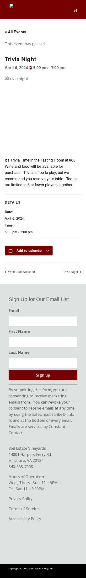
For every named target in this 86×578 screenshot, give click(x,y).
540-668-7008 (21, 466)
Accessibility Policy (25, 518)
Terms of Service (24, 508)
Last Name (19, 352)
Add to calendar (29, 250)
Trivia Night (71, 272)
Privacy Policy (20, 498)
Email (14, 310)
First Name (19, 331)
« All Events (15, 31)
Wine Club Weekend (21, 272)
